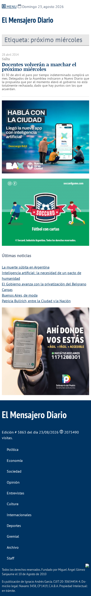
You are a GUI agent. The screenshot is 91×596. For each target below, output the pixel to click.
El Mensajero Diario (27, 20)
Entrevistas (15, 493)
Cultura (12, 503)
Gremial (13, 536)
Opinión (13, 482)
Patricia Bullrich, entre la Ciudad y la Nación (36, 300)
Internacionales (19, 514)
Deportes (14, 525)
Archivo (13, 547)
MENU (11, 6)
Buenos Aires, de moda (20, 295)
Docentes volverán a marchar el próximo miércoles (39, 67)
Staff (10, 558)
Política (12, 449)
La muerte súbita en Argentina (25, 267)
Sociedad (14, 471)
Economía (15, 460)
